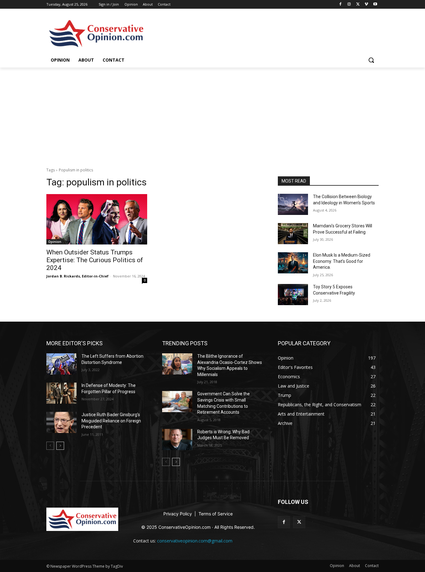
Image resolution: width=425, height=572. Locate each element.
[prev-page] (50, 446)
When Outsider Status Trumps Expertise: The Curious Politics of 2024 (94, 260)
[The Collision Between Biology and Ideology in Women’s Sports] (293, 204)
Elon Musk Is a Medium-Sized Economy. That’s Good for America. (341, 261)
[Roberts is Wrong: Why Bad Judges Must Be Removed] (177, 439)
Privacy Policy (178, 513)
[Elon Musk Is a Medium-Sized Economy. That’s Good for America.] (293, 262)
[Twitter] (358, 4)
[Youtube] (375, 4)
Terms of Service (215, 513)
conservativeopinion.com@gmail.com (194, 541)
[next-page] (60, 446)
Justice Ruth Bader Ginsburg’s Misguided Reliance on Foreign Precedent (111, 420)
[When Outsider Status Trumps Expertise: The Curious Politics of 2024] (96, 219)
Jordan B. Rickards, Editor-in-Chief (77, 276)
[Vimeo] (366, 4)
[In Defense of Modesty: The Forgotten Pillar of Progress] (61, 393)
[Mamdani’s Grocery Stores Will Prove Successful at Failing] (293, 233)
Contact (164, 4)
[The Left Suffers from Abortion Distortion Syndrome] (61, 363)
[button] (371, 60)
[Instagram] (349, 4)
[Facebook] (340, 4)
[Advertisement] (212, 114)
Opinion (131, 4)
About (148, 4)
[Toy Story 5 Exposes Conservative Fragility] (293, 294)
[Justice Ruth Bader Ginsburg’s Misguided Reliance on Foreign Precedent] (61, 422)
